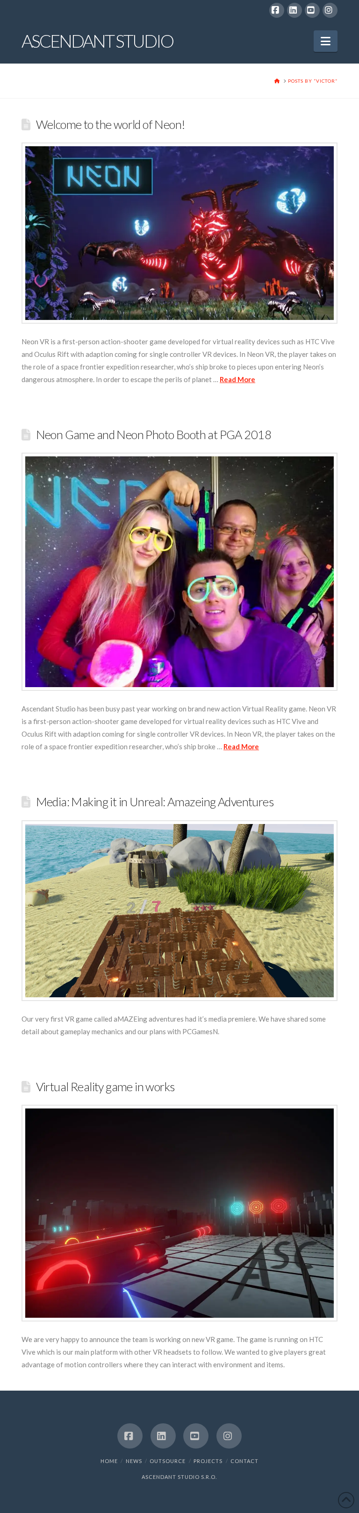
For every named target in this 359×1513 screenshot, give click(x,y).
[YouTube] (312, 10)
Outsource (168, 1461)
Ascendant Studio (97, 41)
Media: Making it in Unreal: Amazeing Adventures (154, 802)
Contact (244, 1461)
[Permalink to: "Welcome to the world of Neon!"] (179, 233)
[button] (325, 41)
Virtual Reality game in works (105, 1087)
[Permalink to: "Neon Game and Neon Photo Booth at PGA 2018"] (179, 571)
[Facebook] (276, 10)
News (134, 1461)
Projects (208, 1461)
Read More (237, 379)
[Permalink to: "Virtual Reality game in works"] (179, 1213)
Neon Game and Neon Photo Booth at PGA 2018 (153, 434)
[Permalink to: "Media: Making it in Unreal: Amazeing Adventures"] (179, 910)
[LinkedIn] (294, 10)
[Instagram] (330, 10)
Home (109, 1461)
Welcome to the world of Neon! (111, 124)
